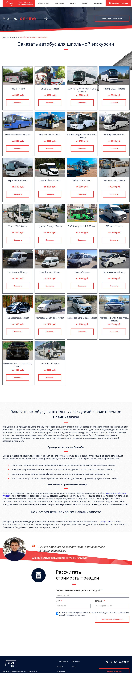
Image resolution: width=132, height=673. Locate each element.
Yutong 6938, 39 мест (114, 134)
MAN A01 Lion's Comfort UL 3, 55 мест (82, 90)
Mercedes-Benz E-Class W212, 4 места (114, 319)
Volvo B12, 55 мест (50, 88)
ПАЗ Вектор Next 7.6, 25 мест (82, 226)
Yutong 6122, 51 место (114, 88)
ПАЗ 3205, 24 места (49, 363)
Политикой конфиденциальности (75, 612)
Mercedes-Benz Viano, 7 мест (50, 317)
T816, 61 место (17, 88)
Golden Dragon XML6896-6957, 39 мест (82, 136)
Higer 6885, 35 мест (17, 180)
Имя (58, 600)
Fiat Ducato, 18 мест (17, 272)
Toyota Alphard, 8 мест (114, 272)
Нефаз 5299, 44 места (49, 134)
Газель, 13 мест (82, 272)
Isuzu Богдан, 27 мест (114, 180)
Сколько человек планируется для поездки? (78, 590)
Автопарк (59, 3)
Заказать (18, 103)
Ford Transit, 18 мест (50, 272)
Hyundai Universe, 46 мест (18, 134)
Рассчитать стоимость (112, 19)
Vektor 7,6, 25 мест (18, 226)
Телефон (99, 600)
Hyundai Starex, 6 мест (18, 317)
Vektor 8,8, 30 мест (82, 180)
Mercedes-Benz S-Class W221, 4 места (17, 365)
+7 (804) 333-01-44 (120, 3)
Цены (84, 3)
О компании (43, 3)
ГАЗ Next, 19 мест (114, 226)
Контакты (98, 3)
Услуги (73, 3)
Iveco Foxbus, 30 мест (49, 180)
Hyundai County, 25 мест (50, 226)
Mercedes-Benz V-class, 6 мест (82, 317)
